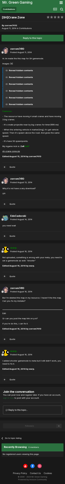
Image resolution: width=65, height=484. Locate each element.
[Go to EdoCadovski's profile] (5, 218)
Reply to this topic (32, 38)
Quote (12, 167)
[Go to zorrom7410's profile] (5, 51)
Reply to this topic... (18, 410)
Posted (21, 52)
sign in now (8, 398)
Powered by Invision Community (32, 479)
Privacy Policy (20, 473)
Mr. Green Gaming (17, 2)
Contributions (25, 28)
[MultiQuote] (4, 167)
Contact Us (35, 473)
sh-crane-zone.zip (11, 151)
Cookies (48, 473)
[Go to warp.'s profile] (5, 250)
